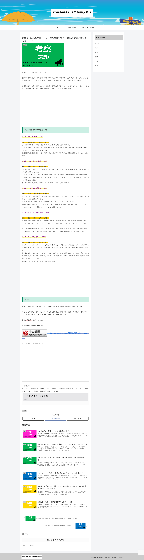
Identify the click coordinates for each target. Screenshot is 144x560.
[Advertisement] (55, 110)
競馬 (25, 411)
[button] (77, 419)
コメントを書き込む (55, 540)
